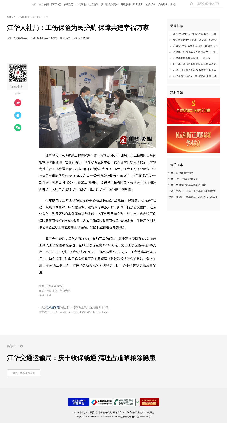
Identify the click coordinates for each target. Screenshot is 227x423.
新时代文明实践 (109, 4)
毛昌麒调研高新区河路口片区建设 (189, 58)
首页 (33, 4)
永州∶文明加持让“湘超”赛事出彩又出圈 (192, 34)
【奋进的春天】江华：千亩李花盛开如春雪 (192, 191)
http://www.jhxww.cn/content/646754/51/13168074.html (79, 312)
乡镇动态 (69, 4)
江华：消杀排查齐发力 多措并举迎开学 (192, 70)
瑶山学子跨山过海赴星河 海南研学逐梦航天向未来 (194, 64)
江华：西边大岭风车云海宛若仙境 (187, 185)
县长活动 (93, 4)
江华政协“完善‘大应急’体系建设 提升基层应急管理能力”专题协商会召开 (194, 76)
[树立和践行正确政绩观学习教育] (193, 139)
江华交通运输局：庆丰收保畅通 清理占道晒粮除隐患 (81, 357)
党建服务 (126, 4)
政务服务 (138, 4)
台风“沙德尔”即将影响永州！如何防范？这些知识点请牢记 (194, 46)
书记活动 (81, 4)
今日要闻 (44, 4)
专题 (172, 4)
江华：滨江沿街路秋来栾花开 (184, 179)
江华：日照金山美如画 (180, 173)
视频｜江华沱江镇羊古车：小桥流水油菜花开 (193, 197)
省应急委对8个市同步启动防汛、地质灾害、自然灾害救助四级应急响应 (194, 40)
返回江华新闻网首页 (24, 373)
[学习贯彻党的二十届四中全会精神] (193, 111)
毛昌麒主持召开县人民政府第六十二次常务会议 (194, 52)
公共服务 (163, 4)
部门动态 (56, 4)
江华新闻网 (23, 17)
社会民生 (151, 4)
